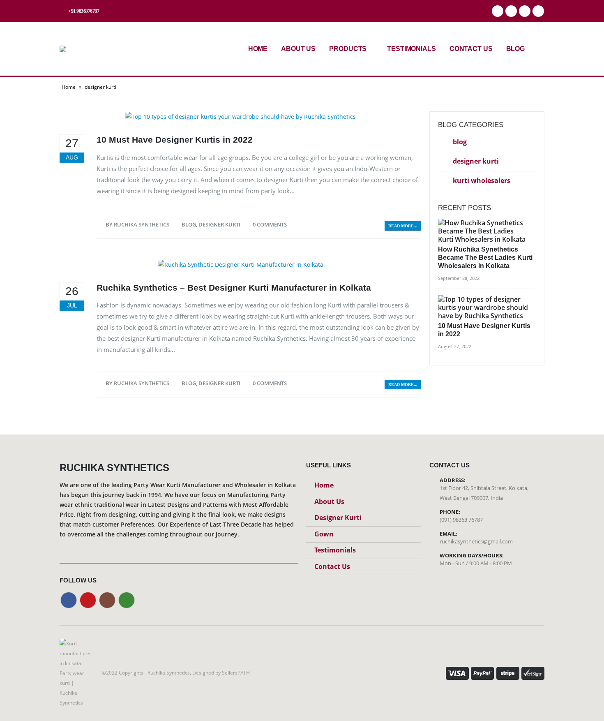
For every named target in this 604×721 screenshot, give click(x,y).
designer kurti (219, 224)
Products (348, 48)
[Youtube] (511, 11)
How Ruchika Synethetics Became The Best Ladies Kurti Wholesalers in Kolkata (485, 257)
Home (258, 48)
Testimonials (411, 48)
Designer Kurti (338, 517)
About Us (298, 48)
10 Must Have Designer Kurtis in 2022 (175, 139)
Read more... (402, 226)
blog (189, 224)
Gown (324, 533)
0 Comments (270, 224)
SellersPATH (236, 672)
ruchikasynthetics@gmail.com (476, 541)
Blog (515, 48)
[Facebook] (497, 11)
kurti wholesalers (481, 180)
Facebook (68, 600)
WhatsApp (538, 11)
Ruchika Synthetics (141, 224)
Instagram (107, 600)
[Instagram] (524, 11)
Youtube (88, 600)
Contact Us (471, 48)
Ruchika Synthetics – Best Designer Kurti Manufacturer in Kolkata (234, 287)
